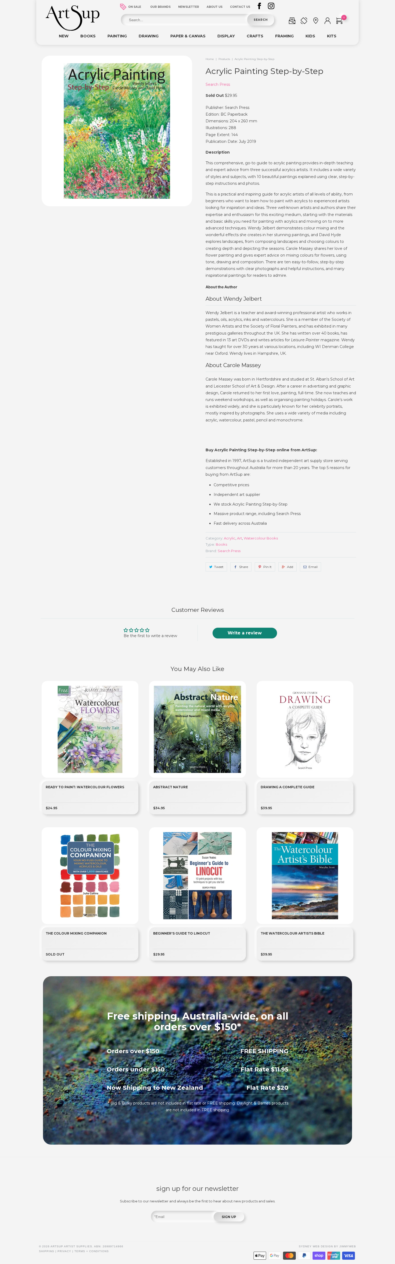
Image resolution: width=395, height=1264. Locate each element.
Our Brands (160, 7)
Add (290, 567)
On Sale (134, 7)
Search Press (218, 84)
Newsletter (188, 7)
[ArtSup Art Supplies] (72, 29)
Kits (331, 36)
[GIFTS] (292, 22)
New (64, 36)
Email (313, 567)
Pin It (267, 567)
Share (243, 567)
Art (239, 538)
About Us (214, 7)
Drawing (149, 36)
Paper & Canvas (188, 36)
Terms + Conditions (91, 1251)
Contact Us (240, 7)
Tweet (219, 567)
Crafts (255, 36)
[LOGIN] (327, 22)
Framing (284, 36)
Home (210, 59)
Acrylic (229, 538)
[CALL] (304, 22)
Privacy (64, 1251)
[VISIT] (316, 22)
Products (224, 59)
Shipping (46, 1251)
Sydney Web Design (316, 1246)
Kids (310, 36)
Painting (117, 36)
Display (226, 36)
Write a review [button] (245, 632)
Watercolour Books (261, 538)
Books (88, 36)
